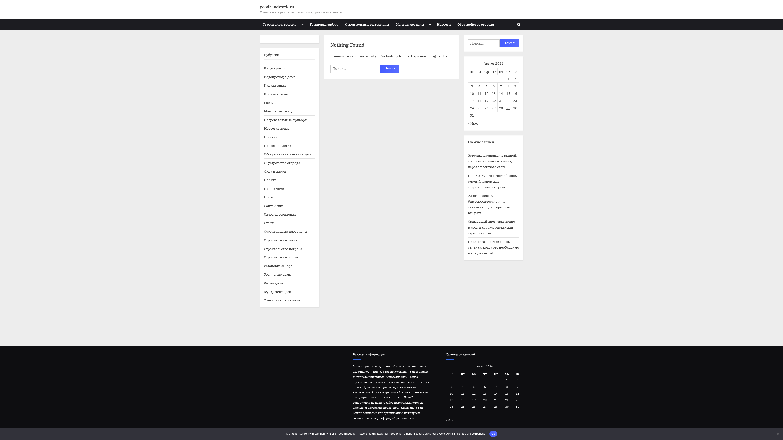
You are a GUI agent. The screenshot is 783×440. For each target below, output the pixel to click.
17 (472, 100)
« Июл (473, 123)
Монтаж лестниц (410, 24)
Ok (493, 433)
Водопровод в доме (279, 77)
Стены (269, 223)
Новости (444, 24)
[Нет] (778, 434)
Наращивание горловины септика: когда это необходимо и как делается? (493, 247)
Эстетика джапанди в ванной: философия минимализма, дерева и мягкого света (492, 161)
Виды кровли (275, 68)
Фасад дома (273, 283)
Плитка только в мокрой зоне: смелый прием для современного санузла (492, 181)
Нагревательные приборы (285, 120)
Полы (268, 197)
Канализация (275, 85)
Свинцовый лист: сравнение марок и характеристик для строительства (491, 227)
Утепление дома (277, 274)
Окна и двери (275, 171)
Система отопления (280, 214)
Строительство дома (279, 24)
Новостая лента (277, 128)
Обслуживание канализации (288, 154)
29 (508, 108)
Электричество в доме (282, 300)
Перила (270, 180)
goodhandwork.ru (277, 7)
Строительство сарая (281, 257)
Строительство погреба (283, 248)
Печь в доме (274, 188)
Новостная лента (278, 145)
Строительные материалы (367, 24)
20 (494, 100)
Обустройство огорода (475, 24)
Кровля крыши (276, 94)
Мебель (270, 102)
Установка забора (324, 24)
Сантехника (274, 206)
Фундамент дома (278, 291)
